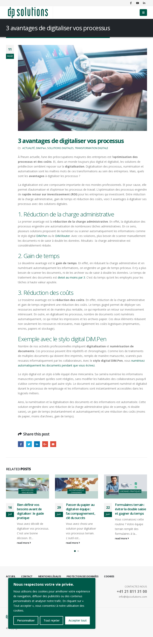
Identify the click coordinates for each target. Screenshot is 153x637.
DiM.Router (62, 236)
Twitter (29, 444)
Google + (45, 444)
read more (23, 542)
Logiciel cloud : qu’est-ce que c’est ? (130, 506)
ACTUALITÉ (28, 148)
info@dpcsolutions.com (133, 596)
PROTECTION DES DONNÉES (82, 576)
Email (53, 444)
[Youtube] (137, 3)
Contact (26, 576)
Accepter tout (78, 620)
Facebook (21, 444)
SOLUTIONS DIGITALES (60, 148)
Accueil (11, 576)
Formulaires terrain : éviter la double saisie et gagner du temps (81, 509)
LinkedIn (37, 444)
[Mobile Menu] (143, 12)
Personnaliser (26, 620)
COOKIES (109, 576)
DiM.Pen (41, 148)
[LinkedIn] (144, 3)
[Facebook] (131, 3)
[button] (74, 551)
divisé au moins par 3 (71, 277)
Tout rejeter (52, 620)
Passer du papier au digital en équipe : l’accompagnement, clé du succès (31, 511)
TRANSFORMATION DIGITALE (91, 148)
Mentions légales (49, 576)
